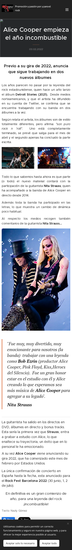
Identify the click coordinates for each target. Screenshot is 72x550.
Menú (67, 9)
